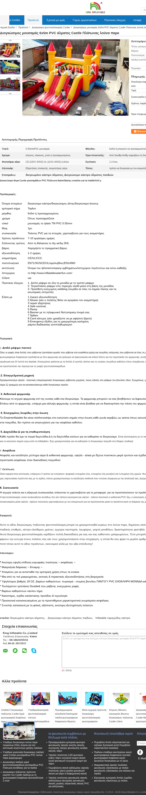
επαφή (137, 20)
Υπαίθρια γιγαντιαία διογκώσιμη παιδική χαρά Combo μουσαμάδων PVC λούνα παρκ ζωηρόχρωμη (23, 755)
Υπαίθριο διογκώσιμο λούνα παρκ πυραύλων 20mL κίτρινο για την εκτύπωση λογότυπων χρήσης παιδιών (22, 745)
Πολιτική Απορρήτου (28, 792)
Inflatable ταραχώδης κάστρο (112, 617)
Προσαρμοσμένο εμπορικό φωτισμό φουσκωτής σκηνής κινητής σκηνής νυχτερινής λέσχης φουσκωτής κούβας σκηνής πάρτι (68, 746)
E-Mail (142, 758)
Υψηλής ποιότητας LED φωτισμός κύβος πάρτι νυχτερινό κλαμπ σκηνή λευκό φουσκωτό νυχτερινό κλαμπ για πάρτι (67, 759)
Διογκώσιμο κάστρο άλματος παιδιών (70, 617)
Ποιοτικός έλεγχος (115, 20)
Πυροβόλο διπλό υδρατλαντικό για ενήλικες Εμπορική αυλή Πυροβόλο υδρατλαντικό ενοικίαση (112, 745)
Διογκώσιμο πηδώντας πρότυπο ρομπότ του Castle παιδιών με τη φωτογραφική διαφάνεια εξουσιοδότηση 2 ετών (23, 776)
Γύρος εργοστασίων (85, 20)
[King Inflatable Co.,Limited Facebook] (140, 753)
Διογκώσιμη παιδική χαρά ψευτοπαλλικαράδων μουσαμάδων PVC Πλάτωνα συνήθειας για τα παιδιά (23, 765)
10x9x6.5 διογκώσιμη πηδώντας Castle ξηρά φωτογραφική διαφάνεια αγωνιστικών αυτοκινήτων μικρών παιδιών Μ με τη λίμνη (13, 719)
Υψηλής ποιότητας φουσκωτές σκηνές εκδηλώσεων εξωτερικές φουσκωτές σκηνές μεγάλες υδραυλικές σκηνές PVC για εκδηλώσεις (68, 782)
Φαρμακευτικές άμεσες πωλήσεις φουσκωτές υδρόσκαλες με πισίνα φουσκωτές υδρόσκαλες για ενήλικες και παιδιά (114, 769)
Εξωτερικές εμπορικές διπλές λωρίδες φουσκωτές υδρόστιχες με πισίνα (113, 779)
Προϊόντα (33, 20)
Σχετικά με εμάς (56, 20)
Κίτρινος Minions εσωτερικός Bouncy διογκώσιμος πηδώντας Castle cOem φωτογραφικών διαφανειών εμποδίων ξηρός (121, 721)
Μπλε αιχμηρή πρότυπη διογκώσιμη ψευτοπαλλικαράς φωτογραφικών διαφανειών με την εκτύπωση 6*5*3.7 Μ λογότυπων (94, 721)
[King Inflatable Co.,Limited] (95, 7)
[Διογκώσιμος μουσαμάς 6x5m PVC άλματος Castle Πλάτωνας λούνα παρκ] (10, 50)
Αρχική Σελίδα (11, 20)
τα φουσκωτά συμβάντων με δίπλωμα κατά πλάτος (67, 735)
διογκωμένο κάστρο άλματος (27, 617)
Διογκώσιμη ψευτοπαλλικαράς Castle (51, 27)
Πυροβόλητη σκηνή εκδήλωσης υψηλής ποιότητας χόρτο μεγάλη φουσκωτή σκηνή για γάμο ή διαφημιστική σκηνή (68, 771)
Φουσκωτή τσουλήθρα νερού (113, 733)
